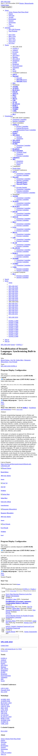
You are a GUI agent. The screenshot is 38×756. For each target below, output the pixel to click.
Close (2, 404)
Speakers (19, 137)
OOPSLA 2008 (13, 322)
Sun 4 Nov (12, 34)
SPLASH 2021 (13, 296)
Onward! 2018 (5, 690)
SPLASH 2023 (13, 293)
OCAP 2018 (4, 715)
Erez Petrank (13, 362)
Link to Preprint (6, 462)
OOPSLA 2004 (13, 329)
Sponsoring (12, 22)
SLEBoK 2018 (5, 720)
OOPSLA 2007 (13, 324)
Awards (11, 17)
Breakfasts (15, 64)
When (2, 406)
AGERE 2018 (5, 699)
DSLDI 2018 (5, 704)
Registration (12, 19)
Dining (11, 14)
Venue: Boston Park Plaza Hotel (18, 12)
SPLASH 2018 (5, 344)
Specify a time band (25, 400)
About (7, 10)
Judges (18, 164)
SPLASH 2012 (13, 312)
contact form (4, 645)
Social (14, 71)
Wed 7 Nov (12, 40)
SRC (13, 69)
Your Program (13, 31)
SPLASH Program (14, 29)
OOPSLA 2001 (13, 334)
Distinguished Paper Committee (26, 130)
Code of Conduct (6, 752)
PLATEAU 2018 (6, 717)
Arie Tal (12, 360)
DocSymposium (17, 66)
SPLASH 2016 (13, 305)
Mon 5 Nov (12, 36)
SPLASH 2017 (13, 303)
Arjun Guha (19, 409)
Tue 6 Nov (12, 38)
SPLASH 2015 (13, 307)
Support (11, 21)
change (18, 584)
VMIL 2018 (4, 723)
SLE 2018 (4, 692)
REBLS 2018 (5, 718)
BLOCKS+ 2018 (6, 703)
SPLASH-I (15, 55)
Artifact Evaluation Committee (25, 192)
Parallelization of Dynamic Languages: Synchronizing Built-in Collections (18, 602)
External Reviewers (22, 128)
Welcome (11, 15)
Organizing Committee (19, 119)
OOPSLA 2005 (13, 327)
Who (2, 358)
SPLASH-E (16, 59)
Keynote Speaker (21, 187)
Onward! (19, 78)
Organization (9, 116)
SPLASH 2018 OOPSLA (9, 366)
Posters (14, 53)
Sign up (7, 341)
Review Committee (22, 126)
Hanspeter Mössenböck (13, 610)
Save (2, 402)
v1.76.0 (18, 649)
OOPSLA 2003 (13, 331)
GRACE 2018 (5, 706)
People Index (16, 168)
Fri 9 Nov (12, 43)
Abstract (3, 412)
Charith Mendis (10, 631)
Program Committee (22, 156)
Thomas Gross (28, 622)
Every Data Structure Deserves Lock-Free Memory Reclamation (19, 595)
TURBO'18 (4, 722)
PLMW (14, 62)
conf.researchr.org (9, 649)
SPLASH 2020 (13, 298)
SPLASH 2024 (13, 291)
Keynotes (15, 52)
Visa (10, 24)
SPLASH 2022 (13, 295)
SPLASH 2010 (13, 317)
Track (2, 364)
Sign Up (3, 754)
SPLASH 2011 (13, 314)
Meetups (15, 57)
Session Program (6, 577)
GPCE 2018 (4, 688)
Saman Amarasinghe (30, 631)
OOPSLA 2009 (13, 321)
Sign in (7, 339)
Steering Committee (18, 121)
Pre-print (8, 613)
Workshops (15, 60)
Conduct (11, 26)
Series (10, 282)
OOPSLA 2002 (13, 333)
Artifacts (15, 50)
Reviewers (19, 163)
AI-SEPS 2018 (5, 701)
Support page (4, 651)
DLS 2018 (4, 731)
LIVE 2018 (4, 710)
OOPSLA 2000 (13, 336)
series (13, 344)
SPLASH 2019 (13, 300)
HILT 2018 (4, 708)
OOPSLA (15, 48)
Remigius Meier (11, 621)
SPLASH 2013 (13, 310)
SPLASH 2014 (13, 308)
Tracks (7, 45)
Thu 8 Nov (12, 41)
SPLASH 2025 (13, 289)
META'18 (4, 711)
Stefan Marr (19, 360)
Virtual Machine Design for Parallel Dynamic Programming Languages (20, 616)
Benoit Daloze (5, 360)
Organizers (19, 138)
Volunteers (15, 67)
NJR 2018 (4, 713)
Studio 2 (25, 407)
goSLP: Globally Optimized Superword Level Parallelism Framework (20, 627)
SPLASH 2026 (13, 288)
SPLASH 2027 (13, 286)
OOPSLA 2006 (13, 326)
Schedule (7, 27)
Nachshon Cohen (11, 599)
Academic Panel (21, 152)
